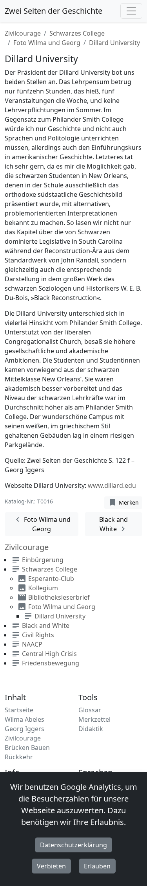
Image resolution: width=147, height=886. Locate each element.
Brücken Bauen (27, 747)
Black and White (113, 524)
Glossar (89, 710)
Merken (123, 502)
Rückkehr (19, 757)
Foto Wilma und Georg (46, 42)
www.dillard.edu (112, 485)
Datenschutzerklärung (73, 845)
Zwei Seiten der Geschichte (53, 10)
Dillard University (59, 616)
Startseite (19, 710)
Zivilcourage (23, 33)
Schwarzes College (77, 33)
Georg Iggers (24, 728)
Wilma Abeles (24, 719)
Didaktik (90, 728)
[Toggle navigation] (131, 11)
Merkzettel (94, 719)
